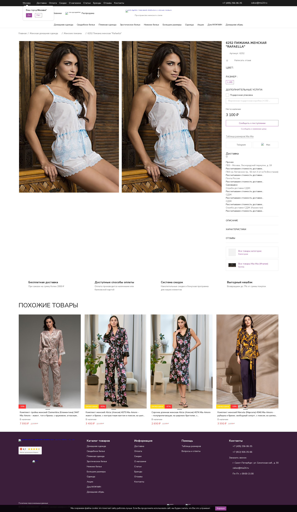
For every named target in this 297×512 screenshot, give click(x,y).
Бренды (97, 3)
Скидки (63, 3)
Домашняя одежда (63, 24)
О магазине (75, 3)
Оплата (53, 3)
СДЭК (229, 194)
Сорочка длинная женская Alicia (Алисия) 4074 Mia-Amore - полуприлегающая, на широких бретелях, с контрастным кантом (181, 414)
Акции (200, 24)
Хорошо (221, 508)
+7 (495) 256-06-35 (232, 3)
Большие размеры (172, 24)
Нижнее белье (151, 24)
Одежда (189, 24)
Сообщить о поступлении (252, 123)
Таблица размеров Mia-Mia (240, 136)
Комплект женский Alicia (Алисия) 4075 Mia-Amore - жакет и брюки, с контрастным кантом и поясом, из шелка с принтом (115, 414)
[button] (267, 303)
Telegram (241, 144)
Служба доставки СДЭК (238, 188)
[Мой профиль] (257, 13)
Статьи (87, 3)
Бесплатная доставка (43, 282)
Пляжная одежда (107, 24)
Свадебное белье (86, 24)
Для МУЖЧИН (215, 24)
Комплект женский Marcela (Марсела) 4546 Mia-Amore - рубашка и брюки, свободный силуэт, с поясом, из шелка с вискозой (247, 414)
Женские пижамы (73, 33)
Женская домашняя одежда (44, 33)
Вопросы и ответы (191, 451)
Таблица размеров (191, 446)
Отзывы (107, 3)
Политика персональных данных (33, 503)
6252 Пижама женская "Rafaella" (105, 33)
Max (268, 144)
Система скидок (172, 282)
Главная (23, 33)
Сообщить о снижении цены (253, 129)
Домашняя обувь (234, 24)
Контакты (119, 3)
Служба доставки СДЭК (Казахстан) (244, 207)
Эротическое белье (130, 24)
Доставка (42, 3)
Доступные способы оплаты (114, 282)
